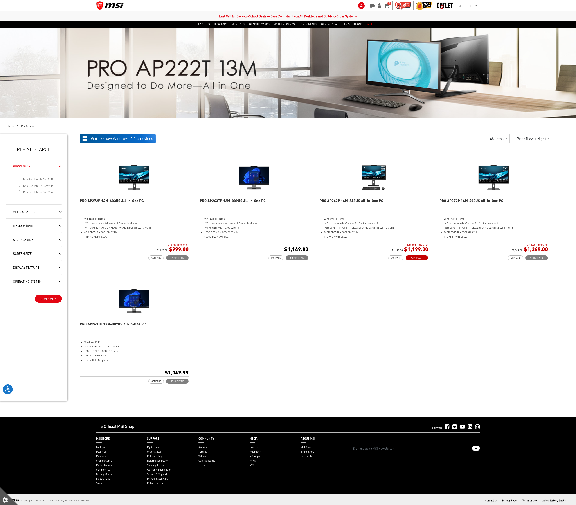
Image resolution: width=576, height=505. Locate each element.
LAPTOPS (204, 24)
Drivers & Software (157, 478)
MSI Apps (255, 456)
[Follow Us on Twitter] (454, 427)
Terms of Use (529, 500)
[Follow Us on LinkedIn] (470, 427)
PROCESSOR (22, 166)
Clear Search (48, 298)
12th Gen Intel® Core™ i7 (37, 192)
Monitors (101, 456)
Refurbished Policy (157, 460)
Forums (202, 451)
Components (103, 469)
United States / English (554, 500)
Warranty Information (159, 469)
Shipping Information (158, 465)
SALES (370, 24)
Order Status (154, 451)
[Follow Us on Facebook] (447, 427)
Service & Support (157, 474)
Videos (202, 456)
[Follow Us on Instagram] (477, 427)
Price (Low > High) (532, 138)
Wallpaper (255, 451)
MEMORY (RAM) (23, 225)
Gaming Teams (206, 460)
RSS (252, 465)
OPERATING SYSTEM (27, 281)
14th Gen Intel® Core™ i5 (37, 185)
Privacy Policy (510, 500)
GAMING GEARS (330, 24)
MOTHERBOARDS (284, 24)
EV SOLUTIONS (353, 24)
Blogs (201, 465)
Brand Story (307, 451)
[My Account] (378, 5)
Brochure (255, 447)
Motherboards (104, 465)
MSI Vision (306, 447)
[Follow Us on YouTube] (462, 427)
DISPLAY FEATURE (26, 267)
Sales (99, 483)
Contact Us (491, 500)
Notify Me (178, 258)
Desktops (101, 451)
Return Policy (154, 456)
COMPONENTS (308, 24)
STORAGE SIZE (23, 239)
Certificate (307, 456)
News (253, 460)
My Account (153, 447)
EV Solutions (103, 478)
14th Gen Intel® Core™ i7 (37, 179)
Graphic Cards (104, 460)
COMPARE (156, 258)
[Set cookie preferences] (9, 496)
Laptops (100, 447)
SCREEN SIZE (22, 253)
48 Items (497, 138)
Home (10, 126)
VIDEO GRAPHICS (25, 212)
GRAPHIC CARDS (259, 24)
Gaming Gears (104, 474)
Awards (202, 447)
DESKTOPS (220, 24)
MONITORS (238, 24)
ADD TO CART (417, 258)
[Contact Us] (370, 5)
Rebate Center (155, 483)
